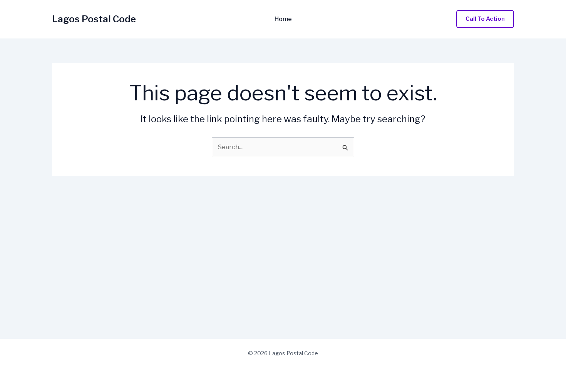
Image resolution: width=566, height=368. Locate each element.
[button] (485, 19)
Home (283, 19)
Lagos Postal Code (94, 19)
